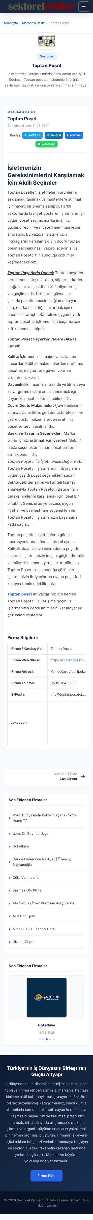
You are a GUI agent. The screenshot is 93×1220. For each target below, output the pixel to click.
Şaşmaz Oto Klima (27, 890)
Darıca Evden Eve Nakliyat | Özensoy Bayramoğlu (42, 862)
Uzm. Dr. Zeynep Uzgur (31, 834)
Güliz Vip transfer (26, 878)
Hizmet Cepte (23, 942)
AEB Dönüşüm (24, 916)
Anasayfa (11, 23)
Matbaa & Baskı (33, 23)
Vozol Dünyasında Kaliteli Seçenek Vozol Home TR (45, 818)
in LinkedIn (54, 135)
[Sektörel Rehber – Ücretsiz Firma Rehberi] (41, 6)
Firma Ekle (46, 1176)
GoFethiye (21, 846)
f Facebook (74, 135)
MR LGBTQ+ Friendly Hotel (34, 929)
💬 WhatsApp (46, 144)
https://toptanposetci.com (71, 660)
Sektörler (46, 56)
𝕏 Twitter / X (32, 135)
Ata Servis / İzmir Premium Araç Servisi (44, 903)
